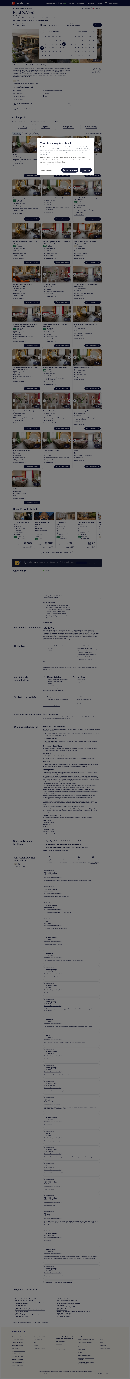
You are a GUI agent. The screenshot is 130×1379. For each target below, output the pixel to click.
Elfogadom (86, 170)
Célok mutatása (46, 170)
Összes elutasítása (70, 170)
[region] (65, 156)
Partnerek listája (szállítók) (47, 164)
